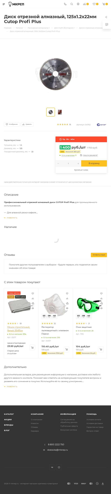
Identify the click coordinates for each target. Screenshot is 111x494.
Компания (37, 414)
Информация (68, 414)
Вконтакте (52, 467)
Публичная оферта (69, 426)
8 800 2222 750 (56, 445)
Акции (8, 419)
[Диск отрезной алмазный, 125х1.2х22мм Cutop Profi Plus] (55, 73)
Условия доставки (94, 423)
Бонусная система (68, 430)
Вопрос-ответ (92, 431)
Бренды (8, 425)
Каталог (9, 414)
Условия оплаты (93, 419)
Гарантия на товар (95, 427)
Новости (35, 423)
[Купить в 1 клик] (33, 303)
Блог (7, 430)
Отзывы (34, 427)
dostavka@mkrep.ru (57, 450)
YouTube (59, 467)
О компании (36, 419)
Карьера (35, 431)
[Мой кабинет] (78, 4)
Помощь (91, 414)
